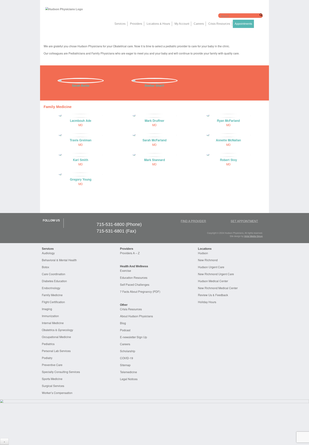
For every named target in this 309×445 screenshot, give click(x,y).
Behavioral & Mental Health (59, 260)
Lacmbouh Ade (80, 120)
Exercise (125, 271)
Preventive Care (52, 365)
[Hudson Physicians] (101, 6)
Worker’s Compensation (57, 393)
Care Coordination (53, 274)
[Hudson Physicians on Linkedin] (44, 226)
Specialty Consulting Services (61, 372)
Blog (123, 323)
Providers (136, 23)
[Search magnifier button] (261, 15)
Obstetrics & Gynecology (57, 330)
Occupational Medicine (56, 337)
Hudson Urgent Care (211, 267)
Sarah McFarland (154, 140)
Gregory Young (80, 179)
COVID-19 (126, 358)
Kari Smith (80, 160)
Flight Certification (53, 302)
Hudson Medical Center (213, 281)
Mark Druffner (154, 120)
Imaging (47, 309)
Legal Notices (129, 379)
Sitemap (125, 365)
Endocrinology (51, 288)
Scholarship (127, 351)
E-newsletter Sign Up (133, 337)
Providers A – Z (130, 253)
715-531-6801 (110, 230)
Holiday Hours (207, 302)
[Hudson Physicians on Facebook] (43, 226)
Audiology (48, 253)
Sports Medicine (52, 379)
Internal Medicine (53, 323)
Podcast (125, 330)
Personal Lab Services (56, 351)
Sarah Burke (80, 85)
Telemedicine (128, 372)
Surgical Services (53, 386)
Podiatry (47, 358)
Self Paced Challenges (134, 285)
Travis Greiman (80, 140)
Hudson (203, 253)
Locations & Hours (158, 23)
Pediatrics (48, 344)
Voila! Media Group (253, 236)
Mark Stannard (154, 160)
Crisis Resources (219, 23)
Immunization (50, 316)
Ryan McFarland (228, 120)
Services (120, 23)
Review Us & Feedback (213, 295)
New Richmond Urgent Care (216, 274)
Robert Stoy (228, 160)
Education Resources (133, 278)
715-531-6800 (110, 224)
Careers (199, 23)
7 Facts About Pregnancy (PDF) (140, 292)
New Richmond (208, 260)
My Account (182, 23)
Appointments (243, 23)
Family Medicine (52, 295)
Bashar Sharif (154, 85)
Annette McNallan (228, 140)
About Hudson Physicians (136, 316)
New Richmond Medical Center (218, 288)
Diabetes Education (54, 281)
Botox (45, 267)
